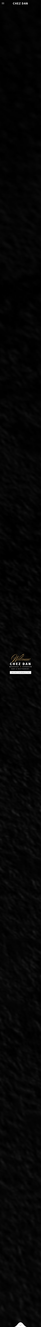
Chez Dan (20, 3)
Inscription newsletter (20, 672)
